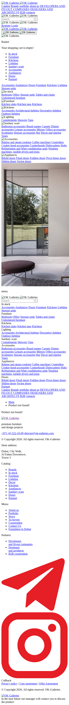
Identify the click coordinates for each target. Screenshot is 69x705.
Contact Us (14, 525)
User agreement (28, 683)
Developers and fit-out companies (20, 543)
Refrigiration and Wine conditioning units (24, 148)
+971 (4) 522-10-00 (12, 433)
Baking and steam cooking (16, 142)
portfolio (24, 6)
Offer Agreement (48, 683)
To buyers (14, 519)
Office (16, 94)
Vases (4, 135)
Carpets (46, 126)
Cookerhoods (37, 145)
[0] (34, 28)
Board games (33, 126)
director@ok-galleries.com (39, 433)
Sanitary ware (16, 66)
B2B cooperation (18, 553)
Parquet (12, 79)
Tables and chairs (45, 94)
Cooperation (15, 522)
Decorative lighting (50, 110)
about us (34, 6)
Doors (11, 76)
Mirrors (41, 129)
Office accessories (56, 129)
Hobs (64, 145)
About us (13, 510)
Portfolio (13, 513)
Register (6, 25)
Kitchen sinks (9, 104)
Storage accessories (24, 132)
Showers (22, 120)
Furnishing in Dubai (19, 529)
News (11, 516)
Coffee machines (41, 142)
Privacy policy (9, 683)
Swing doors (24, 161)
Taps (30, 120)
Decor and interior (51, 132)
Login (14, 25)
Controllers (57, 142)
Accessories (15, 69)
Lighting (13, 63)
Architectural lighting (27, 110)
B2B (22, 12)
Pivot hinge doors (56, 158)
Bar (38, 132)
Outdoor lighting (10, 113)
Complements (9, 120)
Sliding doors (8, 161)
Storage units (8, 88)
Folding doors (37, 158)
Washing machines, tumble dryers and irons (29, 150)
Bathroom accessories (13, 126)
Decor (11, 482)
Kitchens (13, 60)
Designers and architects (16, 549)
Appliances (14, 72)
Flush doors (22, 158)
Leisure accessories (25, 129)
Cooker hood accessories (15, 145)
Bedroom (6, 94)
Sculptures (7, 132)
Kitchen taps (24, 104)
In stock (12, 53)
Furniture (13, 56)
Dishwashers (53, 145)
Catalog (5, 6)
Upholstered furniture (13, 97)
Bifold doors (8, 158)
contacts (30, 12)
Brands (15, 6)
